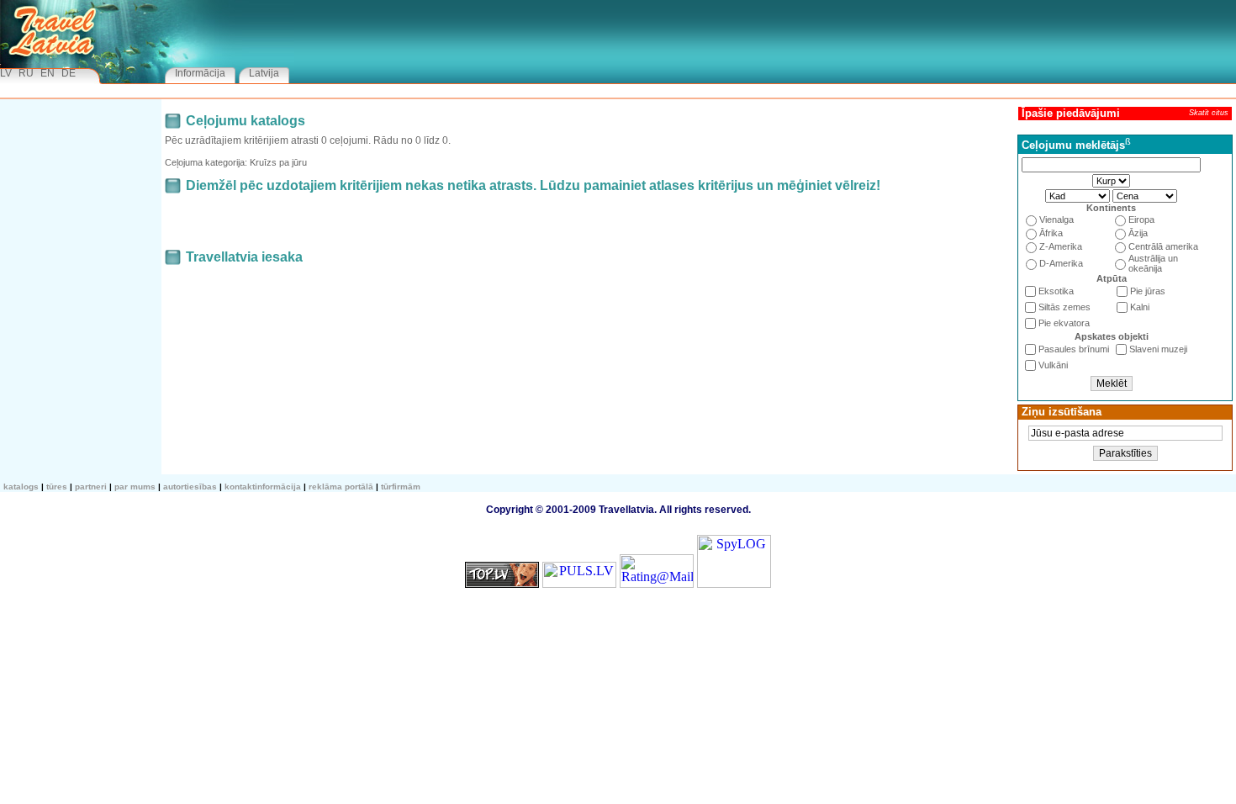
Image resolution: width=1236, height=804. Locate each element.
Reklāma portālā (341, 486)
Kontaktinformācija (262, 486)
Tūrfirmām (400, 486)
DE (68, 73)
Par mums (135, 486)
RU (26, 73)
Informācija (200, 73)
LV (6, 73)
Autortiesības (190, 486)
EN (47, 73)
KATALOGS (21, 486)
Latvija (264, 73)
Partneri (91, 486)
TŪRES (56, 486)
